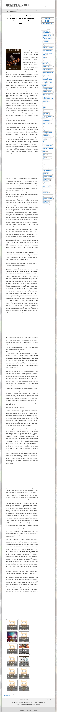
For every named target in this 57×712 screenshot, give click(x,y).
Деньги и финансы (47, 37)
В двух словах (12, 11)
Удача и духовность (47, 50)
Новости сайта (45, 204)
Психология (46, 32)
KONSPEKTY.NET (18, 5)
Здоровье (45, 41)
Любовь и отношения (48, 42)
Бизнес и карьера (22, 694)
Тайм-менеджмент (47, 34)
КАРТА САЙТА (35, 710)
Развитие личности (47, 59)
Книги (47, 18)
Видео (20, 10)
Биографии (37, 10)
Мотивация (45, 31)
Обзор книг (47, 10)
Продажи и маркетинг (48, 47)
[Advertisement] (22, 36)
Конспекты (11, 10)
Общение (45, 45)
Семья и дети (46, 62)
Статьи (28, 10)
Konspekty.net (22, 710)
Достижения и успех (47, 38)
